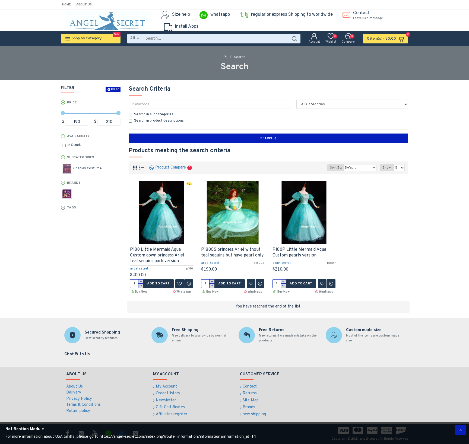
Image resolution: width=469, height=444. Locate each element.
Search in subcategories (153, 114)
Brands (74, 183)
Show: (387, 168)
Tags (71, 207)
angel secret (139, 269)
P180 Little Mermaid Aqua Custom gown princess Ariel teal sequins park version (157, 255)
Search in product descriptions (159, 121)
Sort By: (336, 168)
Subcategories (80, 157)
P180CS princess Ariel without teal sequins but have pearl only (232, 252)
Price (72, 102)
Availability (78, 136)
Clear (115, 89)
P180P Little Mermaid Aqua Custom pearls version (299, 252)
